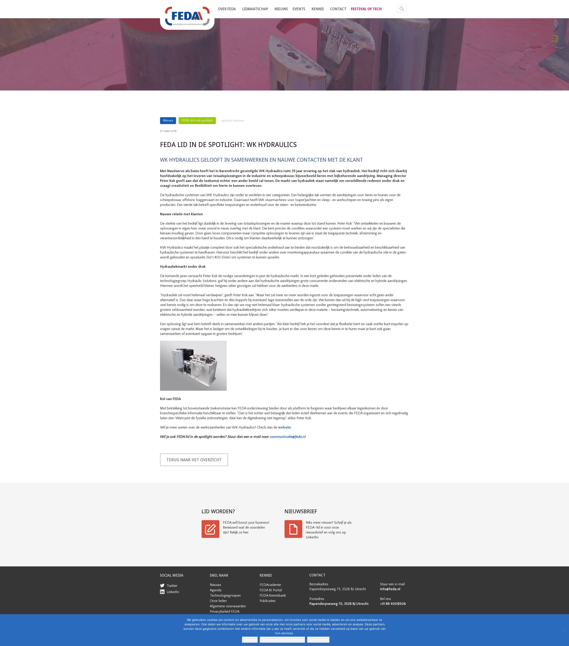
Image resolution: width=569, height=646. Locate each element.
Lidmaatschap (255, 9)
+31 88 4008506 (393, 604)
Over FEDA (227, 9)
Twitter (172, 586)
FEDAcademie (270, 585)
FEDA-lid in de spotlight (197, 120)
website (284, 427)
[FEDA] (187, 16)
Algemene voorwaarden (228, 606)
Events (299, 9)
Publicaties (268, 601)
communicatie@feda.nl (288, 437)
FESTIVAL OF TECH (366, 9)
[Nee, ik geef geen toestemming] (563, 630)
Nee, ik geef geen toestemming (282, 639)
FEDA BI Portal (271, 590)
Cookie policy (318, 639)
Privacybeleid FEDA (224, 612)
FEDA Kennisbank (273, 596)
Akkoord (249, 639)
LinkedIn (173, 592)
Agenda (215, 590)
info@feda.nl (390, 589)
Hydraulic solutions (232, 120)
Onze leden (218, 601)
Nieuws (281, 9)
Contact (338, 9)
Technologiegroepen (225, 596)
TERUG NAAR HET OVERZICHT (194, 459)
